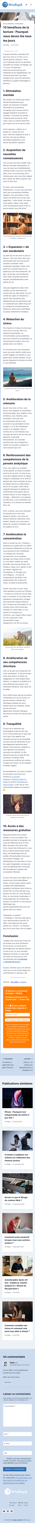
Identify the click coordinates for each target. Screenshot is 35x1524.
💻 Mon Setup (23, 1503)
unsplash (22, 982)
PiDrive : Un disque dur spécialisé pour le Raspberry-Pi (26, 1064)
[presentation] (17, 1098)
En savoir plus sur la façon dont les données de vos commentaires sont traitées (17, 1480)
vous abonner (8, 1463)
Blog (5, 23)
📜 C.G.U (25, 1505)
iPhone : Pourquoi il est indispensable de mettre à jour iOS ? (17, 1115)
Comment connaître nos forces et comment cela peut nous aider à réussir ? (17, 1328)
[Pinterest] (7, 1511)
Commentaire (10, 1406)
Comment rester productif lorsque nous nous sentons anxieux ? (17, 1240)
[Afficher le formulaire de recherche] (26, 4)
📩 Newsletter (12, 1503)
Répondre (8, 1382)
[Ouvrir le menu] (31, 4)
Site (5, 1453)
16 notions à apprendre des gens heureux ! (8, 1063)
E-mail (7, 1444)
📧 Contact (10, 1505)
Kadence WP (17, 1520)
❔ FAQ (18, 1505)
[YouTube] (4, 1511)
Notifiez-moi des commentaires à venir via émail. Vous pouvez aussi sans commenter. (17, 1461)
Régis (7, 45)
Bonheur (11, 23)
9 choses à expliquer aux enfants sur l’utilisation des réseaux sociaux (17, 1158)
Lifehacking (19, 23)
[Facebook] (11, 1511)
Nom (6, 1434)
